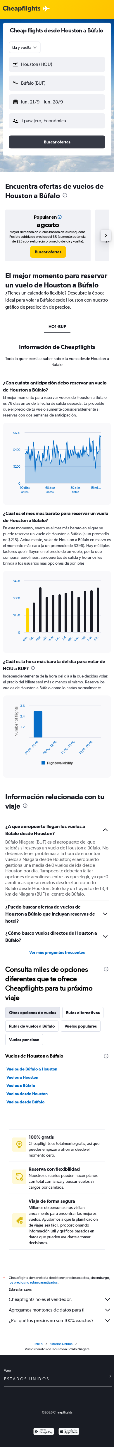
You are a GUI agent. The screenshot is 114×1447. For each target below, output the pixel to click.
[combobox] (25, 47)
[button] (57, 64)
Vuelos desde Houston (27, 1093)
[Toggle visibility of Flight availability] (57, 763)
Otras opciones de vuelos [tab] (32, 1012)
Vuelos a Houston (22, 1077)
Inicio (38, 1344)
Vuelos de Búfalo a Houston (31, 1069)
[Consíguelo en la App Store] (69, 1432)
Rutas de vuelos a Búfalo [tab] (32, 1026)
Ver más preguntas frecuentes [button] (57, 952)
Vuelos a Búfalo (20, 1085)
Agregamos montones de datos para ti (46, 1310)
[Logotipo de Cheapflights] (21, 9)
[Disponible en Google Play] (44, 1432)
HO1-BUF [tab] (57, 326)
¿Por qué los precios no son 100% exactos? (51, 1320)
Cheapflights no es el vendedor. (40, 1299)
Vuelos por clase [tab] (24, 1039)
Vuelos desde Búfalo (25, 1102)
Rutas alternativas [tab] (83, 1012)
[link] (48, 252)
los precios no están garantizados (33, 1282)
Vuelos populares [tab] (81, 1026)
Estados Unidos (61, 1344)
